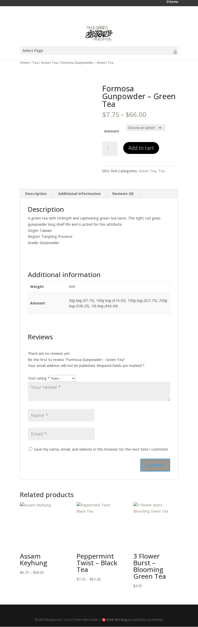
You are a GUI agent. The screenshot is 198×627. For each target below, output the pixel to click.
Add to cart (141, 147)
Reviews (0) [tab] (123, 193)
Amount (111, 131)
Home (24, 62)
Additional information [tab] (79, 193)
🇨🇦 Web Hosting (114, 619)
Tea (35, 62)
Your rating (39, 378)
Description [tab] (36, 193)
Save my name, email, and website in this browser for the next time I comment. (101, 449)
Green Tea (49, 62)
